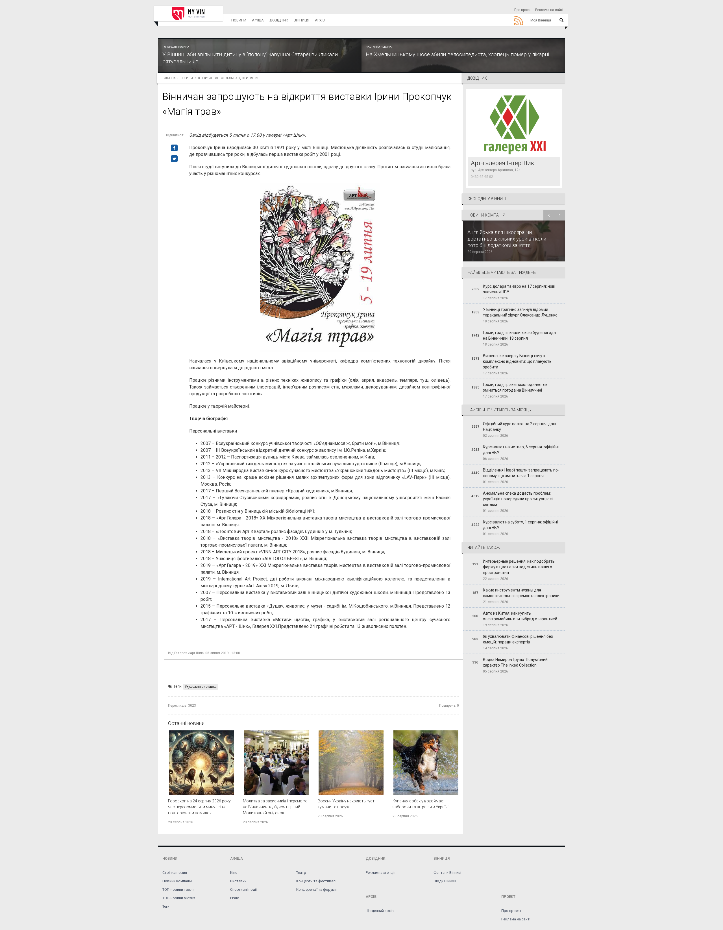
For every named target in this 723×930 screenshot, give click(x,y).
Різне (234, 898)
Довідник (278, 20)
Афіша (258, 20)
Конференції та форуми (316, 889)
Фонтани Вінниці (447, 872)
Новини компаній (177, 881)
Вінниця (301, 20)
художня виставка (202, 687)
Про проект (523, 10)
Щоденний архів (380, 911)
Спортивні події (243, 889)
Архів (320, 20)
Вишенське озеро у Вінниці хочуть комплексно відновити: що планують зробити (517, 361)
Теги (165, 906)
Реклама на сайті (549, 10)
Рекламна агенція (380, 872)
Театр (301, 872)
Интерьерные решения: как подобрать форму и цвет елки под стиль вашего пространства (519, 567)
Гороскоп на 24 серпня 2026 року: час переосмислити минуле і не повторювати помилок (200, 807)
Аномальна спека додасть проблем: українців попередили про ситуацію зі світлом (518, 499)
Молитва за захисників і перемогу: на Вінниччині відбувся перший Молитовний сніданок (275, 807)
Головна (168, 78)
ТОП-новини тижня (178, 889)
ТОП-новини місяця (178, 898)
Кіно (234, 872)
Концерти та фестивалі (316, 881)
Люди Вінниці (445, 881)
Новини (238, 20)
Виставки (238, 881)
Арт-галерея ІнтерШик (502, 163)
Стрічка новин (174, 872)
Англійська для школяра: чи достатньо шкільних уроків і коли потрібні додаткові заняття (506, 238)
